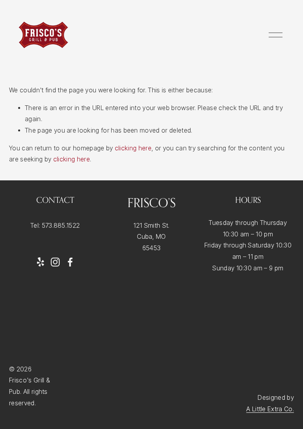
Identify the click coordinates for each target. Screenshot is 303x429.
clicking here (133, 148)
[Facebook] (70, 262)
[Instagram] (55, 262)
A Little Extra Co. (270, 409)
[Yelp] (40, 262)
